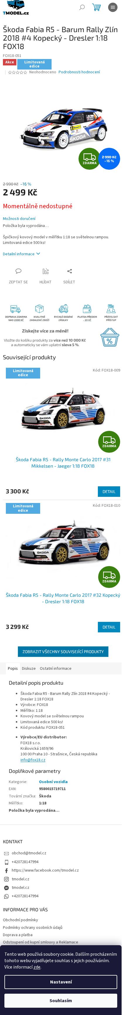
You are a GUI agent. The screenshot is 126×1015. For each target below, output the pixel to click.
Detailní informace (19, 254)
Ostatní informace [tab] (55, 669)
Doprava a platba (18, 935)
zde (36, 967)
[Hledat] (82, 7)
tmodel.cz (20, 879)
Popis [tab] (13, 669)
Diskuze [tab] (29, 669)
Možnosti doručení (19, 219)
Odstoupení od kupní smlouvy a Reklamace (40, 942)
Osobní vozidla (53, 782)
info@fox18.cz (33, 760)
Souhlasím (61, 1000)
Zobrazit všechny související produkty (63, 651)
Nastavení (61, 982)
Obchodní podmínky (20, 920)
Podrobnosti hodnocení (79, 72)
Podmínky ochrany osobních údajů (32, 928)
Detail (109, 491)
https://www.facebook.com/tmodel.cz (45, 870)
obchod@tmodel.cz (29, 853)
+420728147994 (25, 862)
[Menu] (113, 7)
